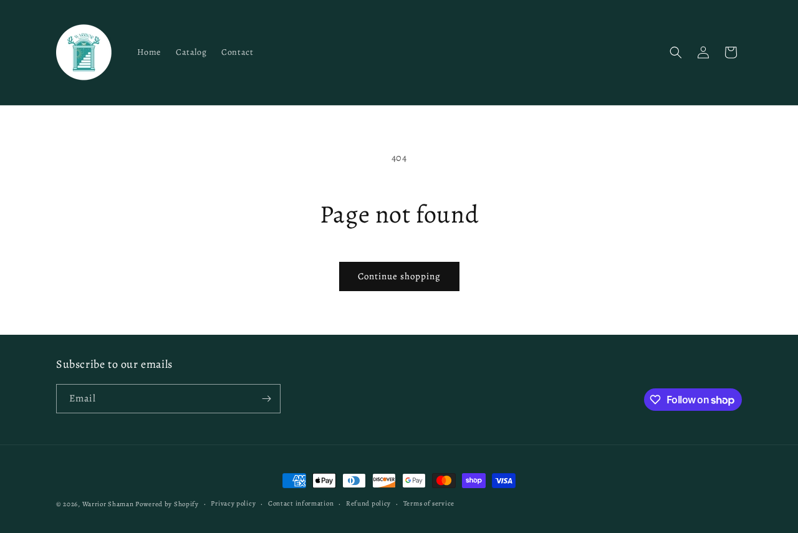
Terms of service (428, 503)
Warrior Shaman (108, 504)
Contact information (301, 503)
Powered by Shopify (167, 504)
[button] (676, 52)
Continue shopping (399, 276)
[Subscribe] (266, 398)
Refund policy (368, 503)
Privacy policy (233, 503)
